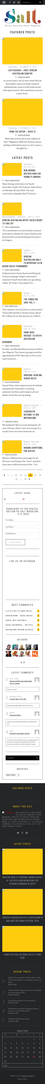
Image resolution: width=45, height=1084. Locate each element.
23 (16, 475)
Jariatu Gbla (11, 421)
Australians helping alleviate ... (21, 630)
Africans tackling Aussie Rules (33, 377)
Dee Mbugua (11, 306)
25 (25, 475)
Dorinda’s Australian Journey (20, 733)
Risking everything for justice (33, 449)
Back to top (22, 1079)
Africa (27, 405)
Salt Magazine (12, 180)
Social (27, 293)
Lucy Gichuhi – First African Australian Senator (22, 72)
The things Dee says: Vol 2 (31, 301)
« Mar (5, 1065)
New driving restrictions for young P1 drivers (32, 173)
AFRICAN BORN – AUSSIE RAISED (19, 616)
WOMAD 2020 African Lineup (18, 1019)
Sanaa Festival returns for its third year (22, 956)
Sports (27, 250)
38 (25, 479)
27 (35, 475)
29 (16, 479)
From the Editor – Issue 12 (22, 131)
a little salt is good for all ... (20, 611)
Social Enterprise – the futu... (20, 625)
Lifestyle (28, 164)
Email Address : (11, 533)
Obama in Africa (15, 715)
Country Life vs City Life (18, 699)
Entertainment (9, 217)
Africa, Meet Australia (16, 620)
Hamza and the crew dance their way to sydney (21, 682)
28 (40, 475)
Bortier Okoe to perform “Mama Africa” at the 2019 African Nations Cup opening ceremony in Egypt (22, 880)
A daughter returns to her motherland (31, 414)
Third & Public (28, 1076)
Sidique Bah (24, 77)
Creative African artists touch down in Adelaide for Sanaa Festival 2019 (22, 919)
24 (21, 475)
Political (13, 67)
